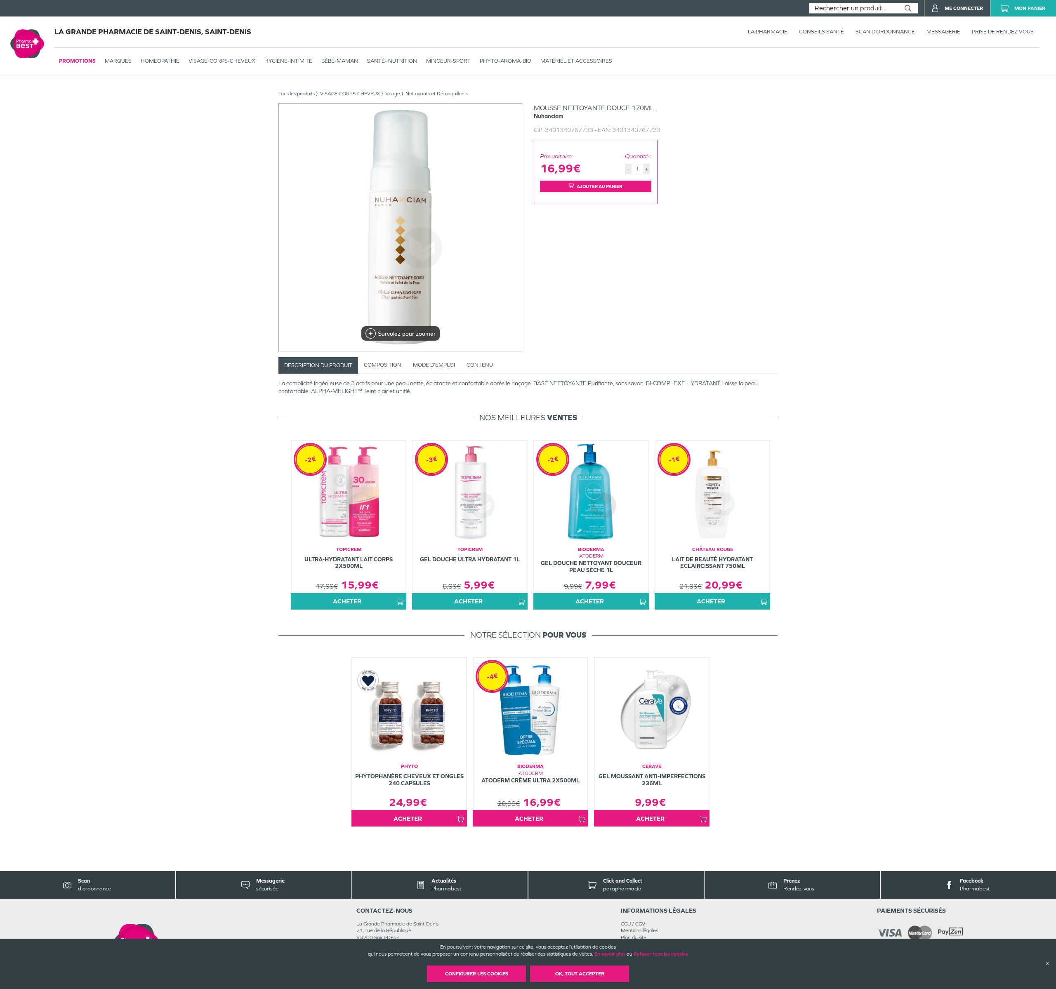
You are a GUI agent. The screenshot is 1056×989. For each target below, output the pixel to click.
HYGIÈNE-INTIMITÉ (288, 61)
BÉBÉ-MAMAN (339, 61)
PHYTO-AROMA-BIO (505, 61)
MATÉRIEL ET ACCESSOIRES (576, 61)
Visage (392, 94)
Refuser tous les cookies (661, 954)
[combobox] (853, 8)
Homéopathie (160, 61)
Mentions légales (639, 930)
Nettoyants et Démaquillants (436, 94)
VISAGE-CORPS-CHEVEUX (222, 61)
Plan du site (633, 937)
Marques (118, 61)
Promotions (77, 61)
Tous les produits (296, 94)
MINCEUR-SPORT (448, 61)
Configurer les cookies (476, 974)
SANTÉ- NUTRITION (392, 61)
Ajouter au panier (599, 186)
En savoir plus (609, 954)
